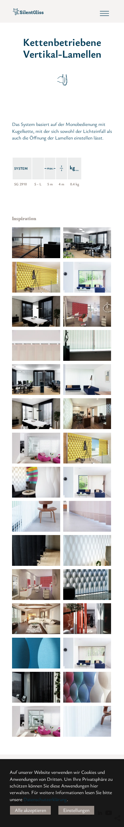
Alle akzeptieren (30, 810)
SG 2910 (20, 183)
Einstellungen (76, 810)
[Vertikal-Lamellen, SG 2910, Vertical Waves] (36, 482)
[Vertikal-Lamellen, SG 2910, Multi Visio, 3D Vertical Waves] (87, 311)
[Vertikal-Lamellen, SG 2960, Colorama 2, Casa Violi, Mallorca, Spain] (87, 618)
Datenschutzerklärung (45, 799)
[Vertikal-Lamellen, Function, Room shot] (36, 242)
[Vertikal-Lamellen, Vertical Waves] (87, 550)
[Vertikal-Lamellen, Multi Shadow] (36, 653)
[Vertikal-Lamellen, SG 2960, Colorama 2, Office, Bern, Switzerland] (87, 242)
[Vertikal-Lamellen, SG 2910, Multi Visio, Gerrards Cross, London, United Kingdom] (87, 277)
